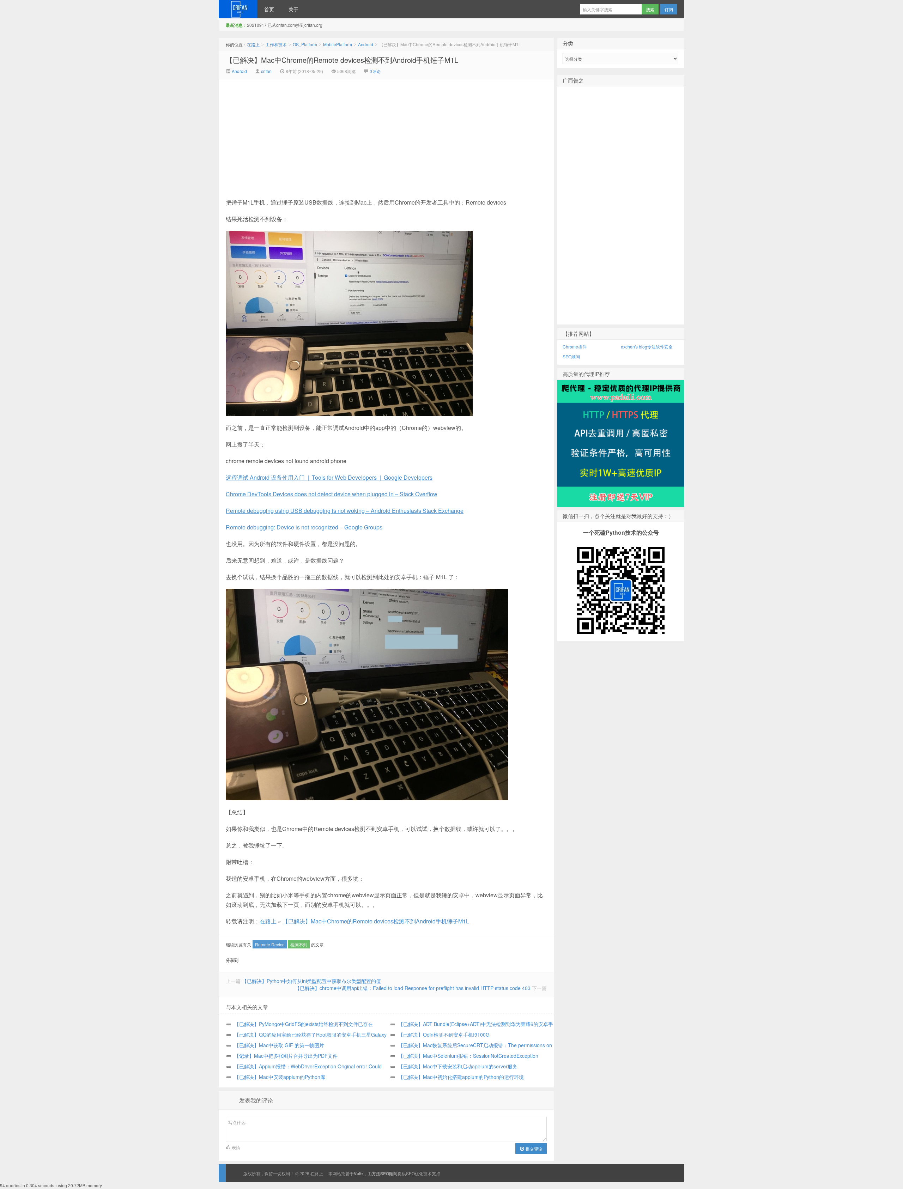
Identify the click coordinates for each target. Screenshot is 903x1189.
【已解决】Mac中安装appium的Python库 (279, 1076)
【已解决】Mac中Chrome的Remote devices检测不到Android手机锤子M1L (342, 60)
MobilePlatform (337, 44)
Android (365, 44)
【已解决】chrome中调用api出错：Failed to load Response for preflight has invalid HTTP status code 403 (413, 987)
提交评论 (534, 1149)
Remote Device (270, 944)
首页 (269, 9)
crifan (266, 71)
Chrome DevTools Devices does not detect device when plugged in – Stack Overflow (331, 494)
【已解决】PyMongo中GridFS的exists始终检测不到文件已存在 (303, 1023)
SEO (410, 1173)
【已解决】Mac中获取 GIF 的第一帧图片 (279, 1045)
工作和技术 (276, 44)
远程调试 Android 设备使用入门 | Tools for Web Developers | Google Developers (329, 477)
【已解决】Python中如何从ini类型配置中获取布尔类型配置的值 (311, 980)
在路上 (238, 9)
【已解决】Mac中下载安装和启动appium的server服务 (457, 1066)
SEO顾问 (571, 356)
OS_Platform (305, 44)
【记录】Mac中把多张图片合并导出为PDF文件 (286, 1055)
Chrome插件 (575, 347)
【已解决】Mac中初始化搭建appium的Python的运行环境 (461, 1076)
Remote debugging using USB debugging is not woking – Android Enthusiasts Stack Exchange (344, 510)
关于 (293, 9)
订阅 (669, 9)
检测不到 (298, 944)
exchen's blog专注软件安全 (647, 347)
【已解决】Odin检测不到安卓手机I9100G (444, 1034)
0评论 (375, 71)
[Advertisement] (326, 132)
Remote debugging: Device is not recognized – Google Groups (304, 527)
